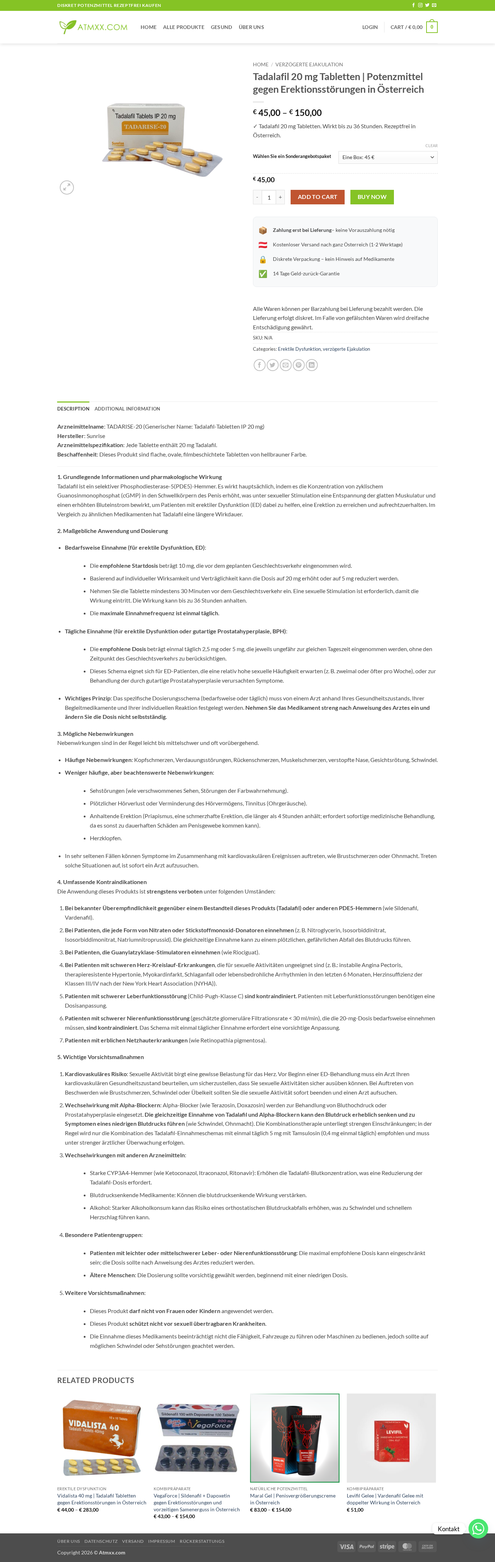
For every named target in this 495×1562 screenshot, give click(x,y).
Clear (431, 145)
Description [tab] (73, 409)
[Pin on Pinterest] (299, 365)
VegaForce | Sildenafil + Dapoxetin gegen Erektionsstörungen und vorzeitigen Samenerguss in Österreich (197, 1502)
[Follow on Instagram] (420, 5)
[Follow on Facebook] (413, 5)
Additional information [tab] (128, 409)
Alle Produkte (183, 27)
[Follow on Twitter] (427, 5)
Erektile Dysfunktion (299, 349)
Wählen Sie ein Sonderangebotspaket (292, 156)
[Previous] (57, 1463)
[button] (370, 27)
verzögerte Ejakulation (309, 64)
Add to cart (318, 196)
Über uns (251, 27)
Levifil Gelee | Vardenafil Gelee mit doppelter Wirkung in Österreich (385, 1498)
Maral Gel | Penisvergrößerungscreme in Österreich (293, 1498)
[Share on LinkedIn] (312, 365)
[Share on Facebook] (260, 365)
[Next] (435, 1463)
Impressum (161, 1541)
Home (149, 27)
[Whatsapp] (478, 1528)
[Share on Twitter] (273, 365)
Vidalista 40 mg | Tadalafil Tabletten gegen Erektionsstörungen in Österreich (101, 1498)
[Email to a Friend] (286, 365)
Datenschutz (101, 1541)
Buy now (372, 196)
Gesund (221, 27)
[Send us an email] (434, 5)
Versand (132, 1541)
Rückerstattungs (202, 1541)
